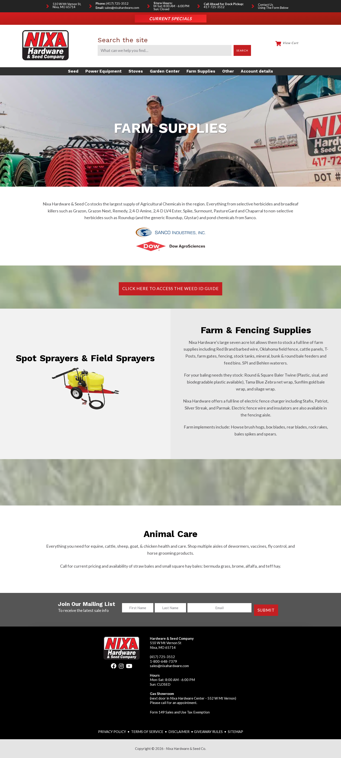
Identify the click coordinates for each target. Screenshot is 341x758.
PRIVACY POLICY (112, 731)
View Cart (290, 43)
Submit (266, 610)
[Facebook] (114, 667)
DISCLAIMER (179, 731)
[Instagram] (121, 667)
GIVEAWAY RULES (208, 731)
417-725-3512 (214, 7)
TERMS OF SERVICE (147, 731)
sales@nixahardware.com (122, 7)
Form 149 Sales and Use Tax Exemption (180, 712)
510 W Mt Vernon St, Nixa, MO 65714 (67, 6)
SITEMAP (235, 731)
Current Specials (170, 18)
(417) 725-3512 (117, 3)
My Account (312, 45)
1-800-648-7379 (163, 661)
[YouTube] (129, 667)
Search (242, 50)
